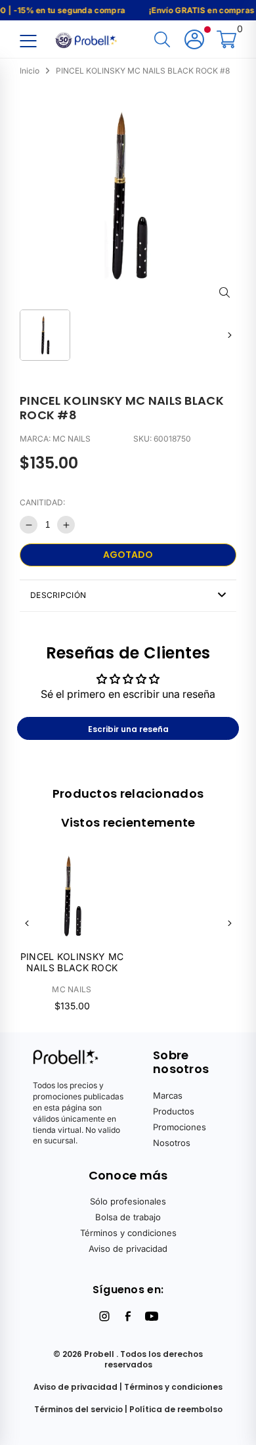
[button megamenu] (28, 40)
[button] (229, 335)
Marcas (167, 1095)
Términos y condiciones (128, 1232)
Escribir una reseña (128, 729)
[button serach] (162, 40)
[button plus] (66, 525)
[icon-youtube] (151, 1316)
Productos (173, 1111)
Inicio (29, 71)
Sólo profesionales (128, 1201)
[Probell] (87, 39)
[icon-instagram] (104, 1316)
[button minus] (28, 525)
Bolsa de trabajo (128, 1217)
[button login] (194, 40)
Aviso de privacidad (128, 1248)
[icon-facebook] (128, 1316)
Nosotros (171, 1142)
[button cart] (226, 40)
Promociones (179, 1127)
